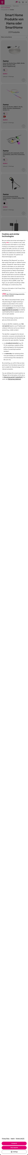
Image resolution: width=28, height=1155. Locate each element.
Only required (14, 1147)
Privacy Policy (5, 1138)
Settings (15, 1152)
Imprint (13, 1138)
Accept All (14, 1143)
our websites (9, 308)
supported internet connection (10, 310)
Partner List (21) (20, 1138)
